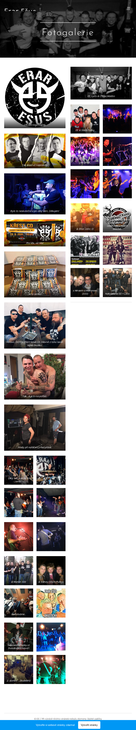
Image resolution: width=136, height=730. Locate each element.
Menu (128, 8)
